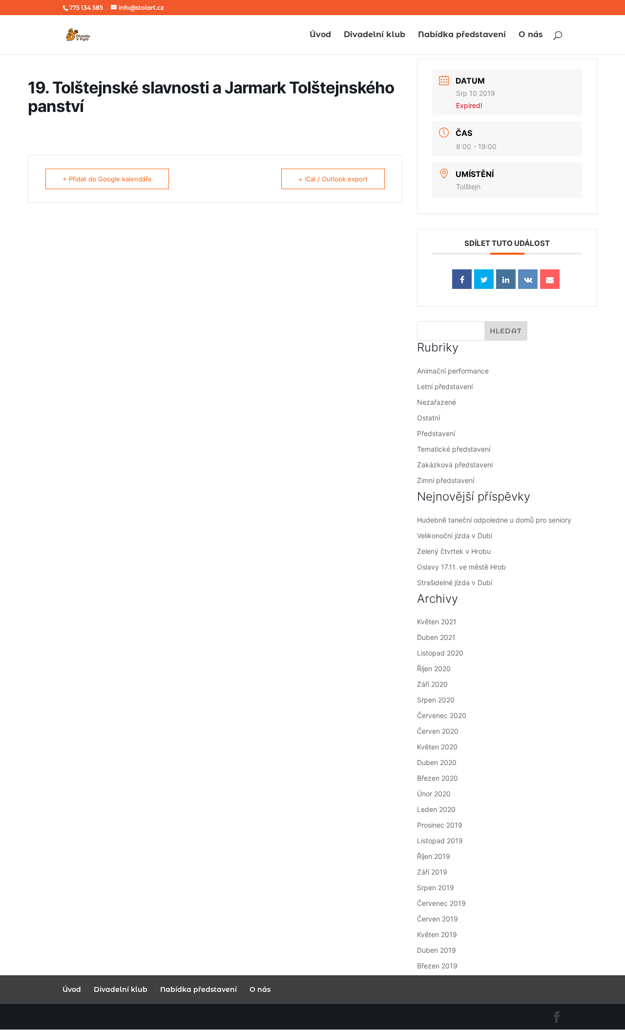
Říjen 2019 (433, 856)
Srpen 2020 (436, 700)
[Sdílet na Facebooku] (462, 279)
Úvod (320, 35)
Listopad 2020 (440, 653)
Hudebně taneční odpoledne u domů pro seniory (494, 520)
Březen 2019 (437, 966)
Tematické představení (453, 449)
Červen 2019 (437, 919)
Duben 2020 (437, 762)
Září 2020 (432, 684)
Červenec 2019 (441, 903)
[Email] (550, 279)
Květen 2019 (437, 934)
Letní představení (445, 386)
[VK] (528, 279)
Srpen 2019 (435, 887)
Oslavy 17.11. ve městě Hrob (461, 567)
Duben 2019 (436, 950)
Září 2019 (432, 872)
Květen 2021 (437, 621)
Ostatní (428, 418)
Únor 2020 (434, 793)
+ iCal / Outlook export (333, 179)
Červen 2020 (437, 731)
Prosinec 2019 (439, 825)
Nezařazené (436, 402)
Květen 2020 (437, 747)
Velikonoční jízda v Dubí (454, 535)
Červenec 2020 (441, 715)
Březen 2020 (437, 778)
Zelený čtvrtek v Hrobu (454, 551)
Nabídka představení (462, 35)
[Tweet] (484, 279)
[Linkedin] (506, 279)
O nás (531, 35)
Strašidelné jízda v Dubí (454, 582)
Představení (436, 433)
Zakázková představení (455, 464)
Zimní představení (445, 480)
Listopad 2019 (440, 840)
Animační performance (453, 371)
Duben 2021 (436, 637)
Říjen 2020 (434, 668)
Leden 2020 (436, 809)
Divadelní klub (374, 35)
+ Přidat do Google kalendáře (107, 179)
